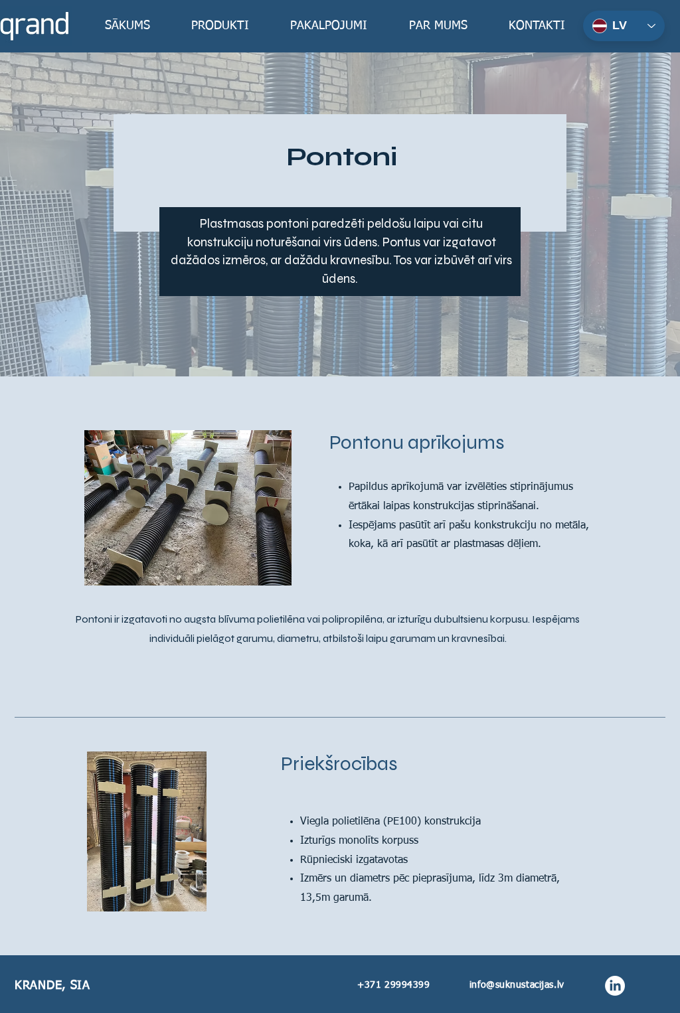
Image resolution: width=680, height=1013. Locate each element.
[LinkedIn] (615, 986)
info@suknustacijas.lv (516, 985)
